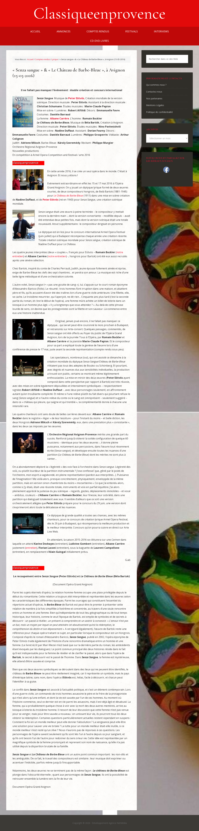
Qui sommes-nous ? (156, 84)
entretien (31, 547)
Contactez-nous (154, 91)
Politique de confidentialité (159, 112)
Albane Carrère (59, 118)
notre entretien (57, 256)
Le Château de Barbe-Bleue (68, 195)
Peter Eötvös (76, 98)
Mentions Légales (155, 105)
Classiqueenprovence (99, 13)
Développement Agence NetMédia (109, 823)
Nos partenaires (154, 98)
